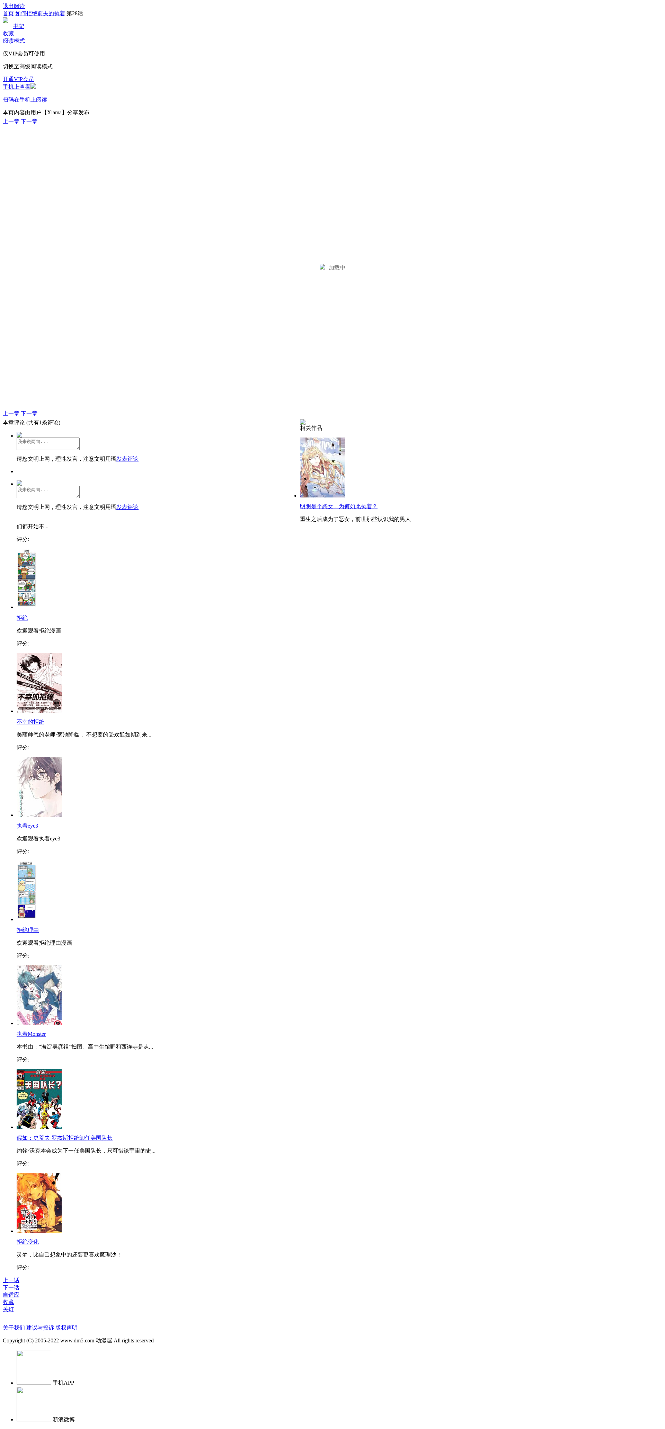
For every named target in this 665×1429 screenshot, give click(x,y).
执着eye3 (27, 826)
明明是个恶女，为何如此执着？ (339, 506)
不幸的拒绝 (30, 722)
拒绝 (22, 618)
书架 (18, 26)
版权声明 (66, 1328)
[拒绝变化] (39, 1231)
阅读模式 (14, 41)
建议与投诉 (40, 1328)
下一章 (29, 121)
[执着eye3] (39, 815)
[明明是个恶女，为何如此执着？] (322, 496)
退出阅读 (14, 6)
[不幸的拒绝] (39, 711)
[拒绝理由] (27, 919)
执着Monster (31, 1034)
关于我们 (14, 1328)
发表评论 (127, 459)
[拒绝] (27, 607)
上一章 (11, 121)
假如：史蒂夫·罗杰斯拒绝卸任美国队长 (65, 1138)
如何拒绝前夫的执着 (40, 13)
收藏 (8, 33)
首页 (8, 13)
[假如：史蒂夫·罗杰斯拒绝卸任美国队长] (39, 1127)
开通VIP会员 (18, 79)
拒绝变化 (28, 1242)
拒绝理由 (28, 930)
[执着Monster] (39, 1023)
